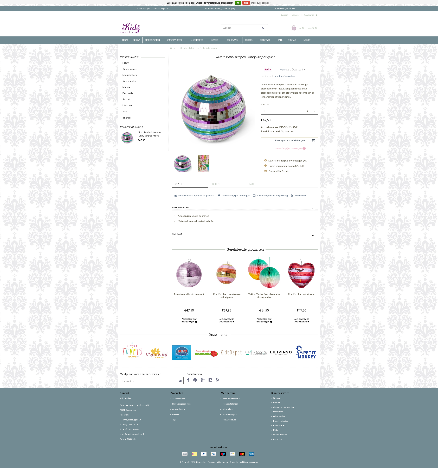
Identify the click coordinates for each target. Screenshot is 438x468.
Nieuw (136, 40)
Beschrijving (180, 207)
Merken (307, 40)
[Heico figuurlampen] (181, 352)
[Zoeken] (263, 27)
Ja (238, 3)
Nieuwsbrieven (229, 420)
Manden (215, 40)
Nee (246, 3)
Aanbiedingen (178, 409)
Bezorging (277, 439)
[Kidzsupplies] (168, 28)
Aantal (265, 104)
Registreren (309, 15)
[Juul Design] (206, 352)
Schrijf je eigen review (285, 76)
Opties (179, 184)
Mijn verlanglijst (230, 414)
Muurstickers (175, 40)
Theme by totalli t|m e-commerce (244, 462)
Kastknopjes (197, 40)
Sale (280, 40)
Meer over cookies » (261, 3)
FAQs (275, 430)
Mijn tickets (228, 409)
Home (125, 40)
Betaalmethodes (280, 421)
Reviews (177, 233)
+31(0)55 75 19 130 (131, 424)
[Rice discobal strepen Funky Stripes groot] (182, 163)
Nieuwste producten (181, 404)
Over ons (277, 402)
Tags (252, 184)
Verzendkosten (280, 434)
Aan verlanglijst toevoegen (287, 148)
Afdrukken (300, 195)
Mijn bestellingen (230, 404)
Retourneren (279, 425)
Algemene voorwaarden (283, 407)
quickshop (189, 283)
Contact (284, 15)
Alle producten (178, 399)
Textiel (249, 40)
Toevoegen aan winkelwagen (189, 320)
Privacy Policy (279, 416)
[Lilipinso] (281, 352)
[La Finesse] (256, 352)
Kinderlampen (152, 40)
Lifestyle (265, 40)
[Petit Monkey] (305, 352)
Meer (291, 69)
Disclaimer (278, 412)
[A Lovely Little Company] (132, 350)
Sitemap (276, 398)
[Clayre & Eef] (157, 352)
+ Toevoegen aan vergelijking (272, 195)
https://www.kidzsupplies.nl (132, 434)
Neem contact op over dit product (196, 195)
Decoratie (232, 40)
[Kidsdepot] (231, 352)
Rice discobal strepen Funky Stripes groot (198, 48)
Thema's (292, 40)
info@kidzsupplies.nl (132, 420)
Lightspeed (223, 462)
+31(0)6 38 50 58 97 (131, 429)
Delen (216, 184)
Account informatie (231, 399)
